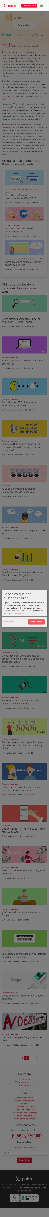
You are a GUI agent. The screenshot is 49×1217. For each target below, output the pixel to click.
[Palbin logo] (10, 5)
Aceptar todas (36, 622)
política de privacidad (18, 613)
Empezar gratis (29, 6)
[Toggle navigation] (41, 5)
